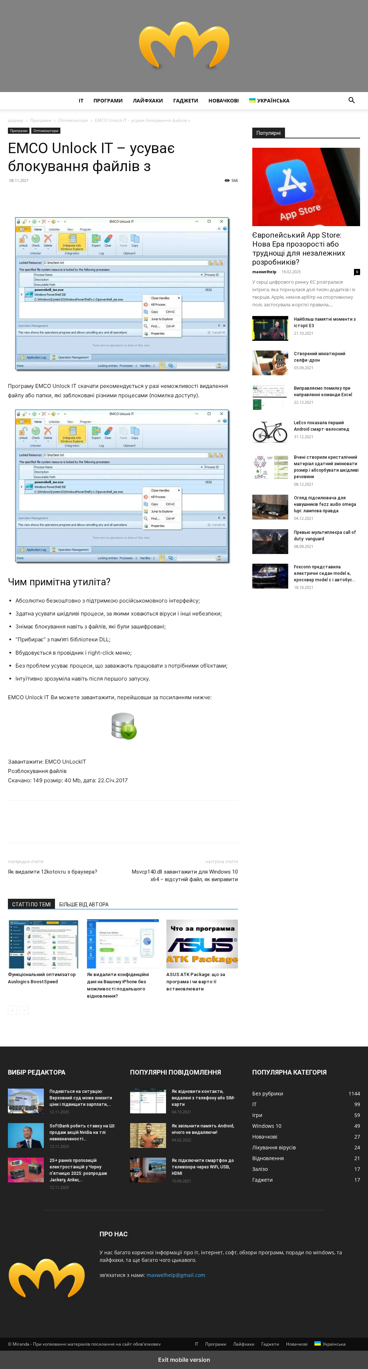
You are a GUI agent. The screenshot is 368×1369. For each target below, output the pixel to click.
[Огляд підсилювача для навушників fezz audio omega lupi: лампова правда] (270, 507)
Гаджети (185, 100)
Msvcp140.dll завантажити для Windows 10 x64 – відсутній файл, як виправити (185, 876)
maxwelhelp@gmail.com (176, 1275)
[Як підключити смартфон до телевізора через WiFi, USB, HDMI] (148, 1169)
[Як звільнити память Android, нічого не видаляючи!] (148, 1135)
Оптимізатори (73, 120)
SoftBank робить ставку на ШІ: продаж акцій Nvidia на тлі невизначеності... (82, 1132)
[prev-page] (12, 1010)
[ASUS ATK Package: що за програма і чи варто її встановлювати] (202, 944)
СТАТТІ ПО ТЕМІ (31, 904)
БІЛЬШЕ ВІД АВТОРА (84, 904)
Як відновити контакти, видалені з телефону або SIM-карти (203, 1098)
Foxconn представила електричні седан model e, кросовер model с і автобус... (324, 573)
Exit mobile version (184, 1359)
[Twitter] (31, 196)
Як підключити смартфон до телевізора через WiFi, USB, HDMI (203, 1167)
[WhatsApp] (65, 196)
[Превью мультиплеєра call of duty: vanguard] (270, 541)
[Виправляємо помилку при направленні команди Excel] (270, 397)
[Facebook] (15, 196)
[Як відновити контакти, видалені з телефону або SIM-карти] (148, 1100)
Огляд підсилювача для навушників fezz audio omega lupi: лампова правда (325, 504)
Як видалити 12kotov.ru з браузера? (52, 872)
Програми (108, 100)
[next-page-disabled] (23, 1010)
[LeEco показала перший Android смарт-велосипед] (270, 432)
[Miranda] (184, 46)
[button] (351, 101)
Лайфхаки (148, 100)
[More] (81, 196)
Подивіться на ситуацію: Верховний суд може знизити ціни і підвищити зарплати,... (81, 1098)
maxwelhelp (264, 271)
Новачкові (223, 100)
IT (81, 100)
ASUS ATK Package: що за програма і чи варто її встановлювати (195, 982)
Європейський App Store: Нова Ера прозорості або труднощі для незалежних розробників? (298, 248)
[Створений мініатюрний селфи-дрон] (270, 363)
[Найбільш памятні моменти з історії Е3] (270, 328)
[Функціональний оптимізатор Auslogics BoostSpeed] (43, 944)
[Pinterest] (48, 196)
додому (15, 120)
